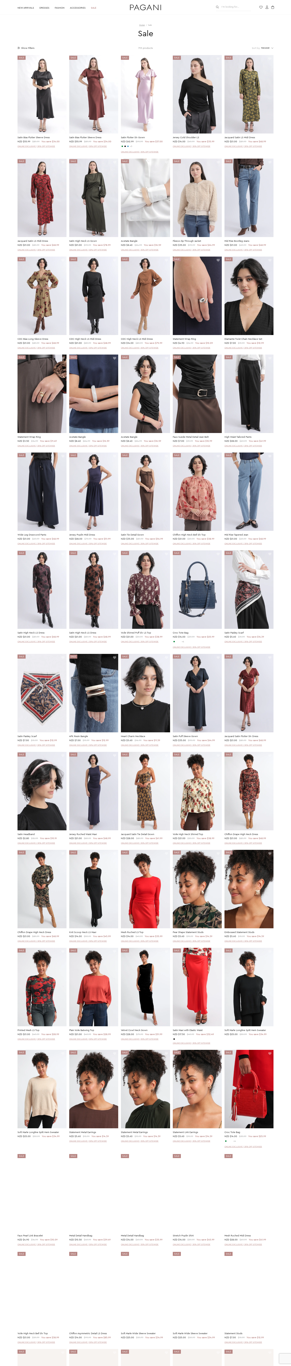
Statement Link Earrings (185, 1132)
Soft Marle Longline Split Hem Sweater (245, 1030)
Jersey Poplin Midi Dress (82, 535)
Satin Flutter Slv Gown (133, 137)
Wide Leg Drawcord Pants (32, 535)
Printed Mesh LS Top (28, 1030)
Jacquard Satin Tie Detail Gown (137, 834)
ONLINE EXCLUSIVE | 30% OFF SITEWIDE (36, 146)
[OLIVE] (122, 146)
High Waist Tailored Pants (237, 437)
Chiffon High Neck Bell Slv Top (189, 535)
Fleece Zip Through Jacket (187, 241)
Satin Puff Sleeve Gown (185, 736)
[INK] (128, 146)
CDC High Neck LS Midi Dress (85, 339)
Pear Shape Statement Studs (188, 932)
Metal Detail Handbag (80, 1236)
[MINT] (174, 641)
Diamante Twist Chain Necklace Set (243, 339)
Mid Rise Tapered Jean (236, 535)
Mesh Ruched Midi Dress (237, 1236)
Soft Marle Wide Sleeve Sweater (138, 1334)
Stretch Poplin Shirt (183, 1236)
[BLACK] (125, 146)
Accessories (78, 8)
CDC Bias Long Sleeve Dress (33, 339)
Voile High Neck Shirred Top (188, 834)
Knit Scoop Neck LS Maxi (82, 932)
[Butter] (177, 1039)
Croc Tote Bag (180, 633)
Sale (93, 8)
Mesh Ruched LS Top (132, 932)
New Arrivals (26, 8)
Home (142, 25)
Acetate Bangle (129, 241)
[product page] (42, 94)
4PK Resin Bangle (78, 736)
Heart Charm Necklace (133, 736)
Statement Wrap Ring (184, 339)
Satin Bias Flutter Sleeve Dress (34, 137)
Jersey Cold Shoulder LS (186, 137)
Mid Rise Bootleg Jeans (236, 241)
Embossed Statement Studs (239, 932)
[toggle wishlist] (63, 59)
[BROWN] (180, 641)
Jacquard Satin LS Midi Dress (239, 137)
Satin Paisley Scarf (234, 633)
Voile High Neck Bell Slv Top (33, 1334)
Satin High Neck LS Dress (31, 633)
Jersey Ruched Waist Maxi (83, 834)
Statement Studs (233, 1334)
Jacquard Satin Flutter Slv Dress (241, 736)
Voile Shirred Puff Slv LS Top (136, 633)
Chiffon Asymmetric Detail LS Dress (88, 1334)
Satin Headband (26, 834)
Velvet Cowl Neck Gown (134, 1030)
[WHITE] (177, 641)
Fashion (59, 8)
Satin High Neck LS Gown (83, 241)
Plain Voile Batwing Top (81, 1030)
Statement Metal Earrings (82, 1132)
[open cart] (273, 7)
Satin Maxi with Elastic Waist (188, 1030)
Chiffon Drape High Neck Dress (241, 834)
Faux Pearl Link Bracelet (30, 1236)
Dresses (44, 8)
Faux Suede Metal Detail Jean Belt (191, 437)
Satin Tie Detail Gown (132, 535)
